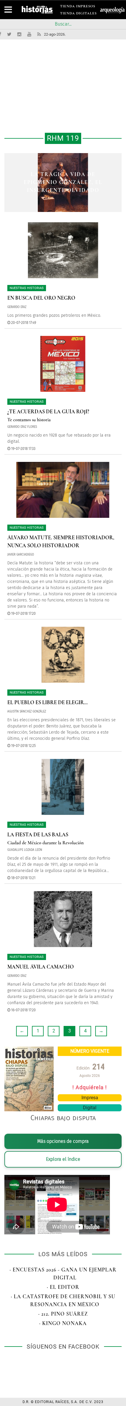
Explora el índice (63, 1159)
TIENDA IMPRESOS (77, 7)
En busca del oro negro (41, 298)
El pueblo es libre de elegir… (47, 702)
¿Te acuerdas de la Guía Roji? (48, 411)
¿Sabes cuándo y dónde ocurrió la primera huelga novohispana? (63, 182)
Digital (89, 1107)
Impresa (89, 1097)
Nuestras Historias (27, 288)
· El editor (63, 1287)
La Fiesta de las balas (37, 834)
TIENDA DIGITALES (78, 14)
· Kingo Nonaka (63, 1323)
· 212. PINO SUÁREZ (63, 1314)
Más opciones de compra (63, 1141)
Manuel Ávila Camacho (40, 967)
